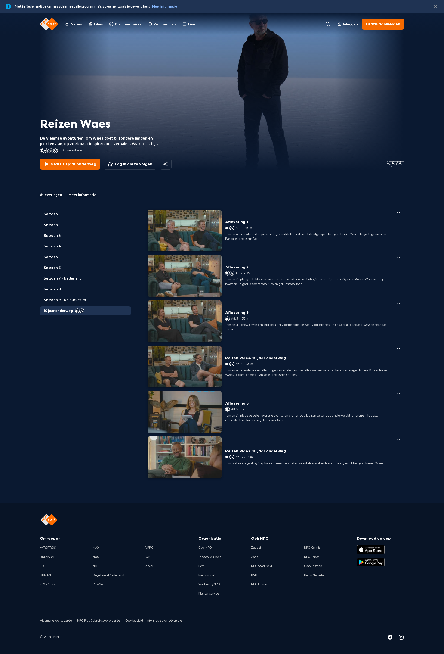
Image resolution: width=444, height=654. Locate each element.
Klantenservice (208, 593)
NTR (96, 566)
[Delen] (166, 164)
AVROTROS (48, 547)
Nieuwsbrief (206, 575)
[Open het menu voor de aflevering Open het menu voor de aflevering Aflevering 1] (399, 212)
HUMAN (45, 575)
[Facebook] (390, 638)
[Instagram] (401, 638)
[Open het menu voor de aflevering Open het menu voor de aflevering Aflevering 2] (399, 258)
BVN (254, 575)
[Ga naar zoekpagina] (327, 24)
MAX (96, 547)
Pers (201, 566)
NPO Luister (259, 584)
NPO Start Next (261, 566)
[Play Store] (371, 562)
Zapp (255, 557)
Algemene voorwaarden (57, 620)
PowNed (99, 584)
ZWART (150, 566)
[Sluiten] (435, 6)
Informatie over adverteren (165, 620)
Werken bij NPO (209, 584)
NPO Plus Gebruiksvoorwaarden (99, 620)
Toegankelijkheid (209, 557)
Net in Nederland (315, 575)
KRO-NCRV (48, 584)
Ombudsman (313, 566)
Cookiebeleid (134, 620)
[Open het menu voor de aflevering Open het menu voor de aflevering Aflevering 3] (399, 303)
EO (42, 566)
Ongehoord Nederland (108, 575)
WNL (148, 557)
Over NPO (205, 547)
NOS (96, 557)
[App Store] (371, 549)
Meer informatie (164, 6)
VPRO (149, 547)
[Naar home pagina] (49, 24)
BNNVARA (47, 557)
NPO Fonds (311, 557)
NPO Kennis (312, 547)
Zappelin (257, 547)
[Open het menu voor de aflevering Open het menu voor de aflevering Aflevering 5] (399, 394)
